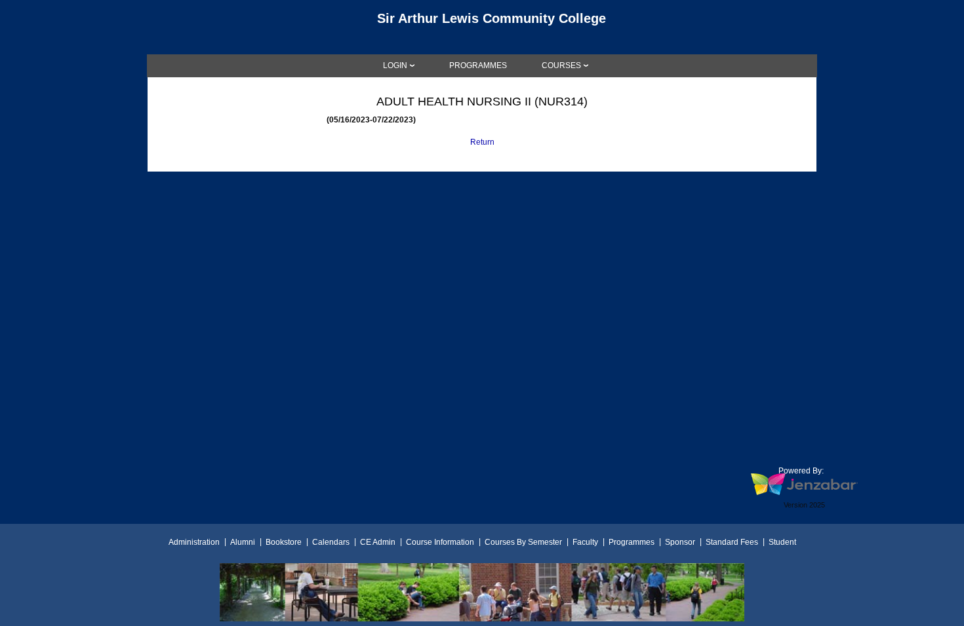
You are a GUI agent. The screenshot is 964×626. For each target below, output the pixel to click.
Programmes (631, 542)
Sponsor (680, 542)
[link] (478, 65)
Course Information (440, 542)
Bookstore (284, 542)
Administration (194, 542)
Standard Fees (732, 542)
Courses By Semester (523, 542)
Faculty (585, 542)
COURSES (561, 65)
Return (482, 142)
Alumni (242, 542)
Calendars (331, 542)
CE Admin (377, 542)
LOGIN (395, 65)
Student (782, 542)
